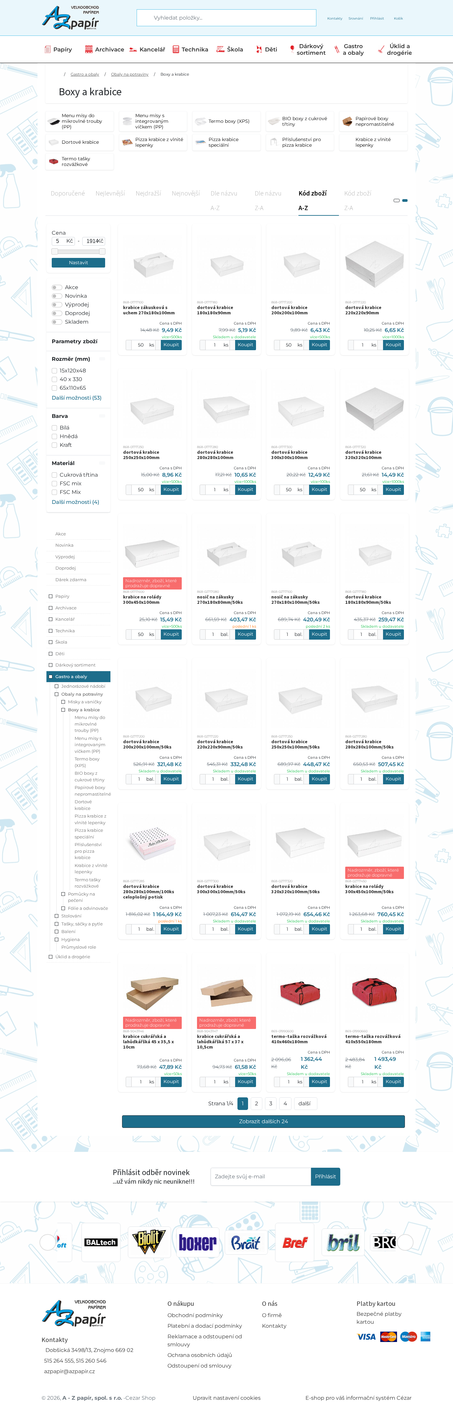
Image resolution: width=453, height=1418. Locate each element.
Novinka (76, 296)
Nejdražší (148, 193)
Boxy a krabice (175, 74)
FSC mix (71, 483)
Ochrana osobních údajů (199, 1355)
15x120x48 (73, 370)
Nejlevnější (110, 193)
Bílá (64, 428)
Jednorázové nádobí (83, 686)
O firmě (272, 1315)
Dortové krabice (83, 805)
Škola (235, 49)
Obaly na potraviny (130, 74)
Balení (68, 931)
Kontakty (274, 1326)
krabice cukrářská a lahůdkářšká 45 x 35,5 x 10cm (148, 1041)
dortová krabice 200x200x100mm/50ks (147, 744)
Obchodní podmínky (195, 1315)
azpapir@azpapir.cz (69, 1371)
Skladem (77, 322)
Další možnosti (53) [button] (76, 398)
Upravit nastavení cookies (227, 1398)
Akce (71, 287)
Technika (195, 49)
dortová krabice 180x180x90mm (215, 310)
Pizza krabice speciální (89, 833)
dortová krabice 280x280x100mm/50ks (369, 744)
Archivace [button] (66, 607)
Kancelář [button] (65, 619)
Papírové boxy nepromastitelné (93, 791)
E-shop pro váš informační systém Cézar (358, 1398)
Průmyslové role (78, 947)
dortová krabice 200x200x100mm (289, 310)
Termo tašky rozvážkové (87, 883)
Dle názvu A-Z (224, 200)
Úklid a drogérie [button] (72, 956)
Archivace (109, 49)
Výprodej (77, 304)
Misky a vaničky (84, 701)
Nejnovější (186, 193)
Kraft (66, 445)
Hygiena (70, 939)
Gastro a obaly (353, 49)
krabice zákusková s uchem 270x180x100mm (149, 310)
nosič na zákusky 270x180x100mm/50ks (295, 599)
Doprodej (77, 313)
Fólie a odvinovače (88, 908)
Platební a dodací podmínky (204, 1326)
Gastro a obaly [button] (71, 676)
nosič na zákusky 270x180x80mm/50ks (220, 599)
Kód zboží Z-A (357, 200)
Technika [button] (65, 630)
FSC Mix (70, 492)
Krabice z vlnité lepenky (91, 869)
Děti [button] (60, 653)
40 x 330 (71, 379)
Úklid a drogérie (399, 49)
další (304, 1103)
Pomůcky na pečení (81, 897)
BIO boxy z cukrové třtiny (89, 776)
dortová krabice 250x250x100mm (141, 454)
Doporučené (68, 193)
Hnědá (69, 436)
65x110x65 (73, 388)
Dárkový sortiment (311, 49)
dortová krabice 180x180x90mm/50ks (368, 599)
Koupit (171, 345)
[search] (142, 18)
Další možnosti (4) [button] (75, 502)
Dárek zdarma (71, 579)
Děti (271, 49)
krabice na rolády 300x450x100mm (142, 599)
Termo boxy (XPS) (87, 762)
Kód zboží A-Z (312, 200)
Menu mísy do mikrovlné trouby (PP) (90, 724)
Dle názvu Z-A (268, 200)
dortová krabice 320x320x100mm (363, 454)
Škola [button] (61, 642)
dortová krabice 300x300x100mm (289, 454)
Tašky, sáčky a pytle (82, 923)
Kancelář (152, 49)
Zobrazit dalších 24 (263, 1121)
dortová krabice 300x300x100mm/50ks (221, 889)
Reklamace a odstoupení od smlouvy (204, 1340)
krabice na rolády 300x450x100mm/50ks (369, 889)
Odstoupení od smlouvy (199, 1366)
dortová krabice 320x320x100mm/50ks (295, 889)
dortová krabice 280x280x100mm (215, 454)
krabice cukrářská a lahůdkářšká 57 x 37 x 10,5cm (220, 1041)
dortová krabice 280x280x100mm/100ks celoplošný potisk (148, 891)
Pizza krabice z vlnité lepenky (90, 819)
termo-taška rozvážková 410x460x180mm (299, 1039)
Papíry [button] (62, 596)
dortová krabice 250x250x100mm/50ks (295, 744)
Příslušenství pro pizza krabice (88, 851)
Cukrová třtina (79, 475)
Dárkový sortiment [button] (75, 665)
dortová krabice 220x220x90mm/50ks (220, 744)
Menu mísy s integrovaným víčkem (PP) (90, 745)
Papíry (62, 49)
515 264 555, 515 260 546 (75, 1361)
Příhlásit (325, 1176)
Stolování (71, 915)
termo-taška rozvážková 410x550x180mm (373, 1039)
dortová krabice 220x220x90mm (363, 310)
